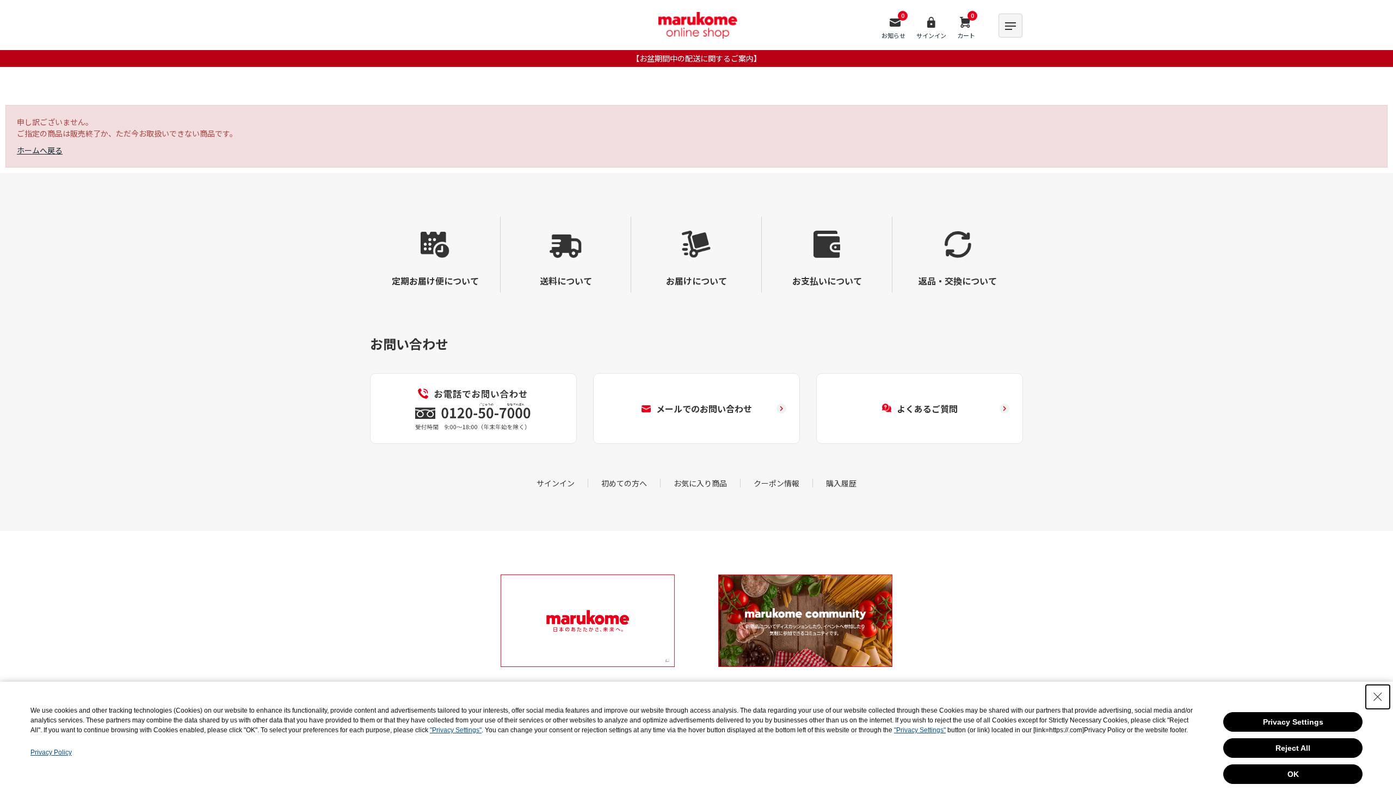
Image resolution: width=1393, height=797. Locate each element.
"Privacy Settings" (456, 730)
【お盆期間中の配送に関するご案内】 (696, 58)
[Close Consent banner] (1378, 697)
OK (1293, 774)
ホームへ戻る (40, 150)
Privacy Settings (1293, 722)
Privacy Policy (51, 752)
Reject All (1292, 748)
